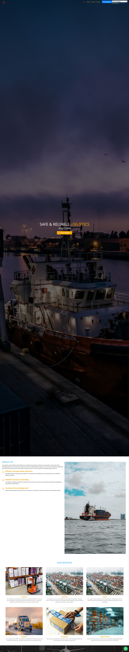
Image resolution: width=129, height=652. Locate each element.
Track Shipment (107, 2)
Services (93, 2)
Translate (123, 3)
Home (84, 2)
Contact (98, 2)
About (88, 2)
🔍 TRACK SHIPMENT (64, 233)
